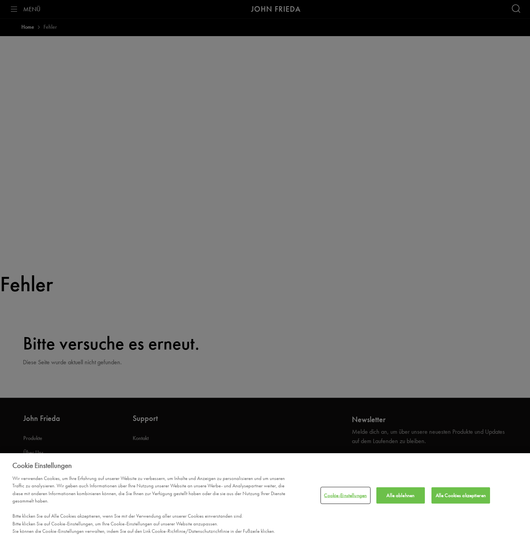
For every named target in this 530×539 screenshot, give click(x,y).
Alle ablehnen (400, 495)
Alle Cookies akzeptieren (461, 495)
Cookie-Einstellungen (345, 495)
